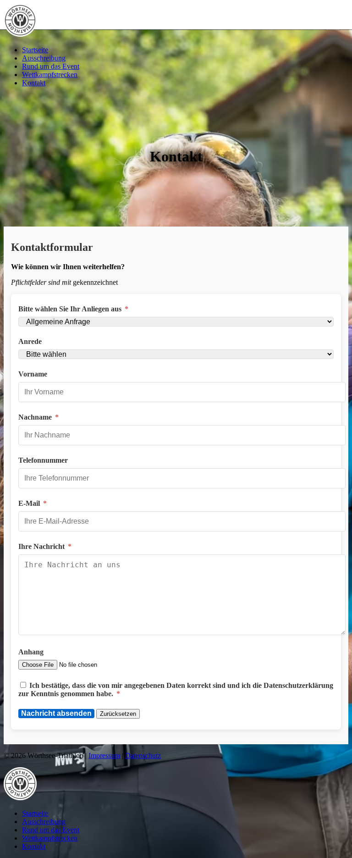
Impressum (104, 755)
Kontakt (33, 83)
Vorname (32, 374)
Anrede (30, 341)
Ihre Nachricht (45, 546)
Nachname (38, 417)
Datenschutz (143, 755)
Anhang (31, 652)
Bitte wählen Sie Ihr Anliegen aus (73, 309)
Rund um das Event (50, 66)
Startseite (35, 50)
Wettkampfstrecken (49, 74)
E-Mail (32, 503)
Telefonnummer (43, 460)
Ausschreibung (44, 58)
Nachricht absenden (56, 713)
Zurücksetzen (118, 713)
